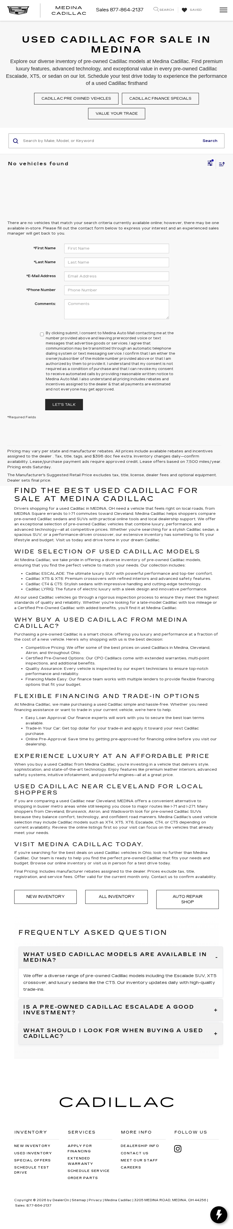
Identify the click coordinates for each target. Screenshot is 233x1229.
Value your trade (116, 113)
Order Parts (83, 1178)
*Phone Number (41, 290)
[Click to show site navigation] (221, 10)
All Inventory (117, 896)
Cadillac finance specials (160, 98)
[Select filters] (210, 164)
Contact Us (135, 1153)
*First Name (45, 248)
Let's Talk (64, 404)
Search (210, 141)
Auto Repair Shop (187, 899)
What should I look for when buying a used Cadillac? (113, 1033)
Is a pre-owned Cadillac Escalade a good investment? (108, 1010)
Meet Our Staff (139, 1160)
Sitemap (79, 1200)
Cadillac (67, 608)
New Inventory (45, 896)
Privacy (95, 1200)
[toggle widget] (218, 1214)
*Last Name (45, 262)
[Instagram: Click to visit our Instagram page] (180, 1148)
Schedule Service (89, 1171)
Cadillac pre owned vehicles (76, 98)
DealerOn (61, 1200)
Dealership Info (140, 1146)
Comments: (45, 304)
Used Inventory (33, 1153)
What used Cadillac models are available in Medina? (115, 957)
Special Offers (32, 1160)
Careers (131, 1167)
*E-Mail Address (41, 276)
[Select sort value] (220, 164)
